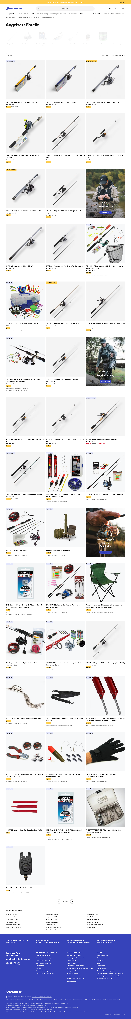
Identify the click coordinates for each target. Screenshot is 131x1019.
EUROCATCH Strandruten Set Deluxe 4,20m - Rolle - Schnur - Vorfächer (64, 664)
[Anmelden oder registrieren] (119, 8)
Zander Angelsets (52, 914)
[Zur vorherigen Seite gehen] (59, 901)
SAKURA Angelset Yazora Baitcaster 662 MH (102, 439)
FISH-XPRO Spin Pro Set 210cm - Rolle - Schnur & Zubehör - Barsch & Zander (23, 380)
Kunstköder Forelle (58, 44)
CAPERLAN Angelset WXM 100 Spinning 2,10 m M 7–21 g (105, 663)
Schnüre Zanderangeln (53, 927)
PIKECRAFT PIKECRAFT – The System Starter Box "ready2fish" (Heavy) (103, 831)
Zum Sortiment (105, 381)
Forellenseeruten (11, 930)
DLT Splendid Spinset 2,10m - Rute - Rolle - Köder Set (105, 494)
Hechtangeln (91, 927)
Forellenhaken (88, 44)
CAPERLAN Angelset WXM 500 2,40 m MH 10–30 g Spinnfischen (64, 380)
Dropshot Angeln (92, 922)
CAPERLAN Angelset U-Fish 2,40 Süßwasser (61, 102)
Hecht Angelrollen (52, 919)
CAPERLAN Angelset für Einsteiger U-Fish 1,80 (22, 102)
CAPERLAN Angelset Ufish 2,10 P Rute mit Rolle (62, 324)
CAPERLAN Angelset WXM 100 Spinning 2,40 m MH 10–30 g (65, 156)
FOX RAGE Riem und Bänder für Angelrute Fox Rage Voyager (64, 720)
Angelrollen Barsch (52, 922)
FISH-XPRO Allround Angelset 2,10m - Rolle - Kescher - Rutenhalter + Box (105, 267)
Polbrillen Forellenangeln (95, 924)
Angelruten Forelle (13, 44)
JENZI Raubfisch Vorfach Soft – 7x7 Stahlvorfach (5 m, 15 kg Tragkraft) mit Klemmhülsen (25, 606)
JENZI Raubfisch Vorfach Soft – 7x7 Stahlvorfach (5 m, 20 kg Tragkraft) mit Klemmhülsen (65, 831)
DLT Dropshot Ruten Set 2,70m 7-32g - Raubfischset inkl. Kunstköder (25, 664)
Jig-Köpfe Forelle (73, 44)
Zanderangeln (50, 924)
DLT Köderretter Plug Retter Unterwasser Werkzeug (24, 718)
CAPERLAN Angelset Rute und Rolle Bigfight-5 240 (24, 494)
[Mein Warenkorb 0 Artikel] (123, 8)
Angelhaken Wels (11, 917)
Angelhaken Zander (12, 919)
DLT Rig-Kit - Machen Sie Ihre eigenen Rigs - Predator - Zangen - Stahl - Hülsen (25, 775)
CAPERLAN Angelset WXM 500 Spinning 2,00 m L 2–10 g (104, 156)
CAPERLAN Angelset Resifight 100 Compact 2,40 (23, 211)
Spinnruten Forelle (11, 922)
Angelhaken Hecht (93, 919)
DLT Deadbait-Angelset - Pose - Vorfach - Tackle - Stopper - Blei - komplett (63, 775)
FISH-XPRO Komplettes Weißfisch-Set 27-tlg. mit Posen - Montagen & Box (63, 495)
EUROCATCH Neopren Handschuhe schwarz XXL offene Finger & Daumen (103, 775)
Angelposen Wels (51, 917)
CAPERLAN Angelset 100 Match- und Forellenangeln (64, 266)
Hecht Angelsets (92, 914)
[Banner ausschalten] (121, 2)
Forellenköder (102, 44)
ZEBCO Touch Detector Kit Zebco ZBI (19, 888)
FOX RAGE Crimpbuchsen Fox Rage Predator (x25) (24, 830)
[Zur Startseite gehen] (14, 8)
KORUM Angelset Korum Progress (58, 550)
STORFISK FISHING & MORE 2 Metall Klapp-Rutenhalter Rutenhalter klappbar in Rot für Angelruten (105, 720)
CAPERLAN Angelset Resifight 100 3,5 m (20, 266)
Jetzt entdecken (105, 212)
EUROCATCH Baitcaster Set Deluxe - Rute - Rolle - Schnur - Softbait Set (63, 606)
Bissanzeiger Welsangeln (14, 927)
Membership (97, 13)
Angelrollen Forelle (28, 44)
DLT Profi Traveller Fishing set (16, 550)
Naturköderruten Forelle (13, 924)
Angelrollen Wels (92, 917)
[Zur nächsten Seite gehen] (72, 901)
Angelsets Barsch (11, 914)
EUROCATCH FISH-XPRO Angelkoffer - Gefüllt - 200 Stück (24, 325)
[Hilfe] (114, 8)
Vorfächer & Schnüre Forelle (43, 44)
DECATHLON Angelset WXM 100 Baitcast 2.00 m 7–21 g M (105, 325)
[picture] (25, 79)
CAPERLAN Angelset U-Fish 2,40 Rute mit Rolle (102, 102)
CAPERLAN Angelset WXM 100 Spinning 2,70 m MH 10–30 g (65, 440)
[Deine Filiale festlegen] (110, 8)
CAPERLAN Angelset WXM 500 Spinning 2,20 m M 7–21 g (25, 440)
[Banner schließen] (123, 2)
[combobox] (118, 55)
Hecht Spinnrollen (52, 930)
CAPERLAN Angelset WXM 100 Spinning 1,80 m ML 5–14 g (65, 212)
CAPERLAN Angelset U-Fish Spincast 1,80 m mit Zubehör (23, 156)
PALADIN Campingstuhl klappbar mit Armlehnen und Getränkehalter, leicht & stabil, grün (105, 606)
